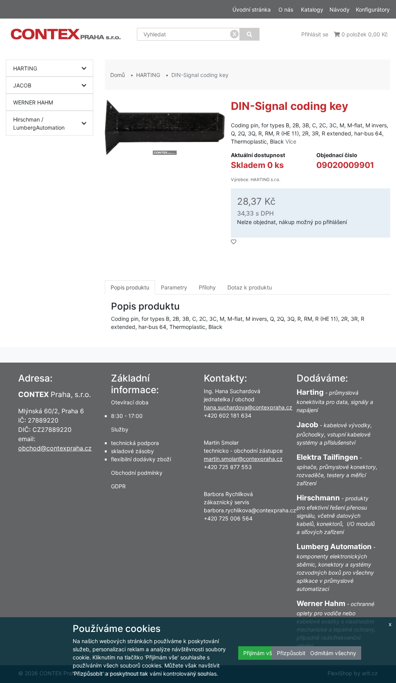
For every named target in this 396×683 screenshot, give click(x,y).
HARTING (25, 68)
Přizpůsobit (291, 653)
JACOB (22, 85)
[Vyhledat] (249, 34)
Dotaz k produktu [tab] (249, 287)
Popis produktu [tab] (130, 287)
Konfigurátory (373, 9)
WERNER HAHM (33, 102)
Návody (339, 9)
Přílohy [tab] (207, 287)
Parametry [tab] (174, 287)
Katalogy (312, 9)
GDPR (118, 486)
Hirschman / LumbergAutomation (39, 123)
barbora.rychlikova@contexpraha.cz (250, 510)
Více (290, 141)
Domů (117, 75)
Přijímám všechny (265, 653)
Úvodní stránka (251, 9)
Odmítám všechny (333, 653)
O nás (285, 9)
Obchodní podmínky (136, 472)
